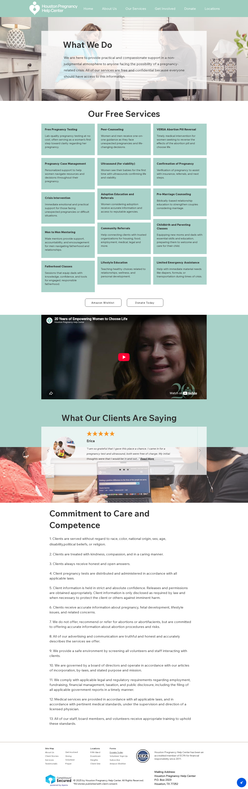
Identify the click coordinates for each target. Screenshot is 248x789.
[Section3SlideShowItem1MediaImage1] (124, 469)
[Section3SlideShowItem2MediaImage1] (120, 469)
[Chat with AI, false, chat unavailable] (241, 782)
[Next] (200, 450)
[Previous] (48, 450)
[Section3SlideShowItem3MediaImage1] (128, 469)
